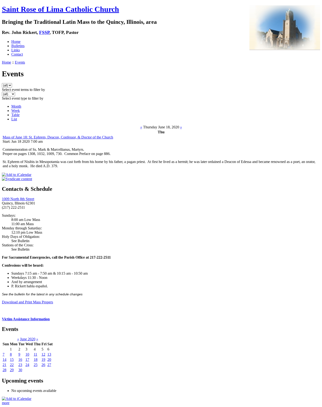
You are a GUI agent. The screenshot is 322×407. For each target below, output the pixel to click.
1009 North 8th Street (18, 199)
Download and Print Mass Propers (27, 302)
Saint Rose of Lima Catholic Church (60, 9)
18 (35, 360)
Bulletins (18, 46)
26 (43, 365)
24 (27, 365)
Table (15, 115)
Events (20, 62)
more (5, 403)
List (14, 119)
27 (49, 365)
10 (27, 354)
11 (35, 354)
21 (4, 365)
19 (43, 360)
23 (20, 365)
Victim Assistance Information (26, 319)
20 (49, 360)
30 (20, 370)
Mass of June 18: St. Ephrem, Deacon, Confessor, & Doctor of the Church (58, 137)
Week (15, 111)
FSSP (44, 32)
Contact (17, 54)
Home (16, 42)
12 (43, 354)
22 (12, 365)
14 (4, 360)
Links (15, 50)
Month (16, 106)
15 (12, 360)
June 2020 (27, 339)
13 (49, 354)
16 (20, 360)
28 (4, 370)
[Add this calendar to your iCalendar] (16, 175)
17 (27, 360)
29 (12, 370)
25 (35, 365)
